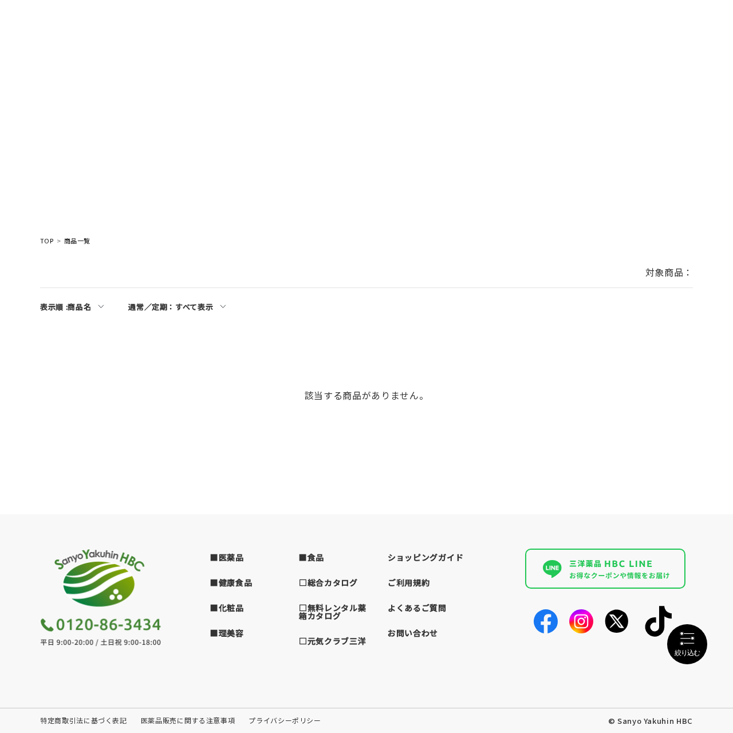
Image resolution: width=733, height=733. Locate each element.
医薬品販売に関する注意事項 (188, 720)
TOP (46, 241)
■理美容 (227, 633)
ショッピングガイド (425, 557)
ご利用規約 (409, 582)
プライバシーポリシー (285, 720)
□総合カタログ (328, 582)
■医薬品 (227, 557)
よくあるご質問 (417, 607)
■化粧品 (227, 607)
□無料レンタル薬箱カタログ (332, 611)
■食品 (311, 557)
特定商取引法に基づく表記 (83, 720)
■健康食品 (231, 582)
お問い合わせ (413, 633)
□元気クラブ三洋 (332, 641)
